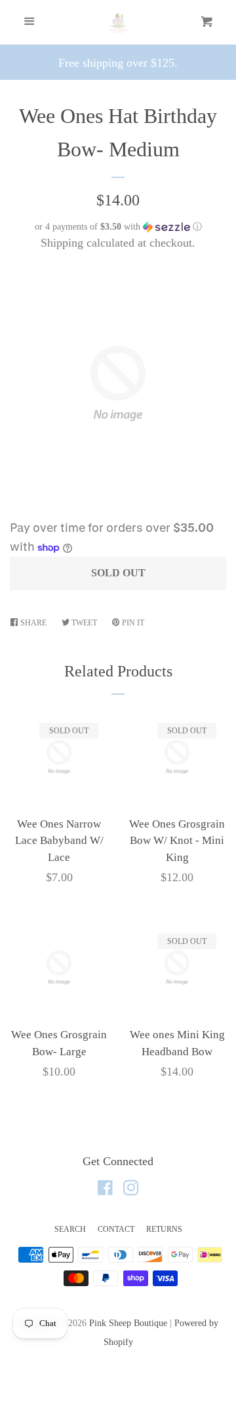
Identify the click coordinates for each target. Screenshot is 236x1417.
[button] (118, 227)
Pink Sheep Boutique (128, 1323)
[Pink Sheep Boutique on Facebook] (105, 1190)
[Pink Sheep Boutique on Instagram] (131, 1190)
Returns (164, 1229)
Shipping (62, 242)
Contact (116, 1229)
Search (70, 1229)
